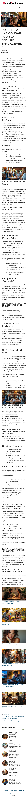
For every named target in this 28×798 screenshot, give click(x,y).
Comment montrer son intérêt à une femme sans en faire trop (14, 774)
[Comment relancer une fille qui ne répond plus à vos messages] (14, 677)
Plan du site (21, 790)
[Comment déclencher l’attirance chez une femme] (14, 698)
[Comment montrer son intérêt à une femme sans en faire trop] (14, 656)
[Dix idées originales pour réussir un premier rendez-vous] (14, 615)
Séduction (4, 52)
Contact (6, 790)
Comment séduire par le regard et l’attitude (13, 644)
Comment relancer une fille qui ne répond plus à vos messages (15, 784)
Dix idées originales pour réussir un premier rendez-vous (15, 756)
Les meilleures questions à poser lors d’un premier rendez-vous (15, 738)
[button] (20, 7)
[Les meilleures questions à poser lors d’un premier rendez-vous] (14, 593)
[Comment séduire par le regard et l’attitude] (14, 636)
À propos (11, 793)
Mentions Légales (13, 790)
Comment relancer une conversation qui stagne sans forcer (15, 746)
